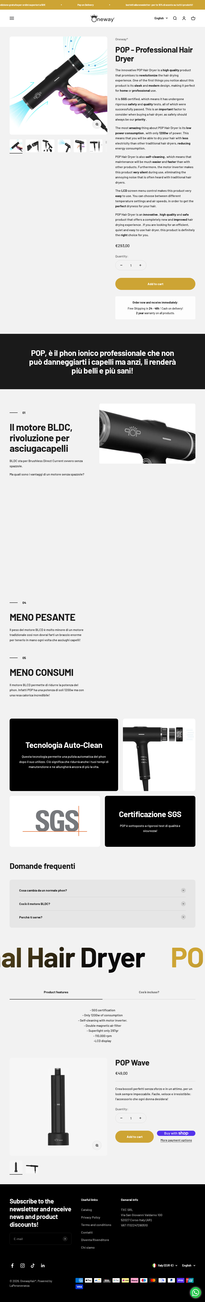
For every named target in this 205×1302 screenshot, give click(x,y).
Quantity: (121, 256)
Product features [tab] (56, 992)
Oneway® (121, 39)
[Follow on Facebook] (12, 1265)
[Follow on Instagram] (22, 1265)
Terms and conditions (96, 1225)
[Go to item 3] (48, 146)
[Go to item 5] (80, 146)
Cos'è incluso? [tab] (149, 992)
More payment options (176, 1140)
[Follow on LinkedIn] (43, 1265)
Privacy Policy (90, 1217)
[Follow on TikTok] (32, 1265)
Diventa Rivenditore (95, 1240)
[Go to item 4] (64, 146)
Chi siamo (88, 1247)
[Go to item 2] (32, 146)
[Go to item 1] (16, 146)
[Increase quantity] (140, 265)
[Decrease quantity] (121, 265)
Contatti (87, 1232)
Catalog (86, 1210)
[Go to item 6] (96, 146)
